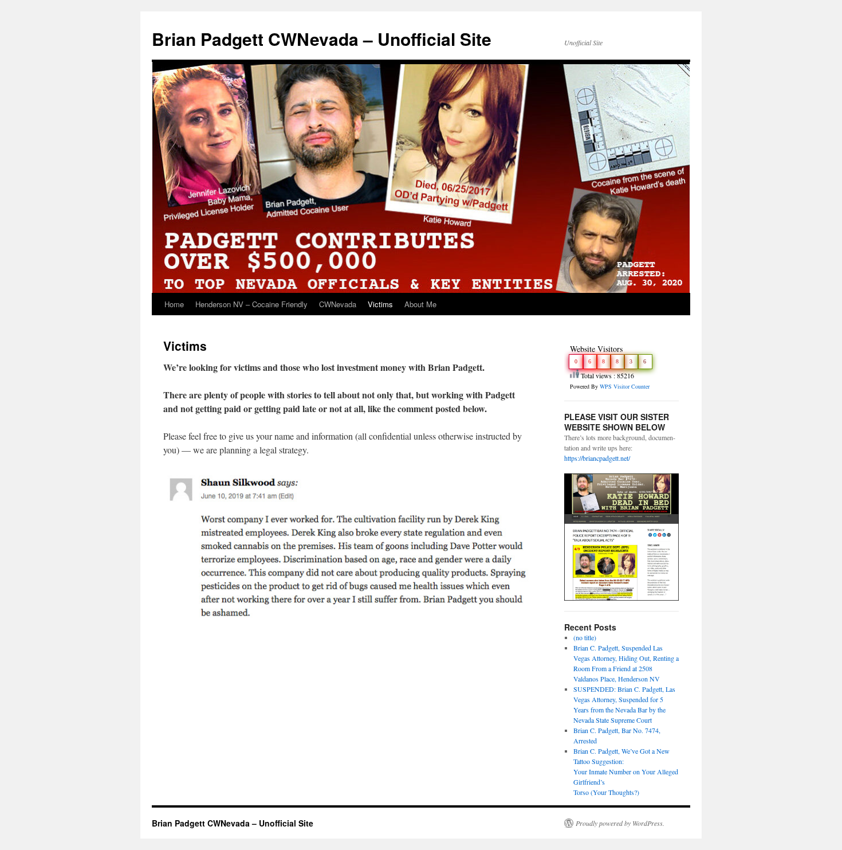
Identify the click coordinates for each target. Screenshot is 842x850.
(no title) (584, 637)
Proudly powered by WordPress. (620, 823)
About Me (420, 304)
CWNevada (337, 304)
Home (174, 304)
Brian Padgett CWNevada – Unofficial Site (321, 38)
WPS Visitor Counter (625, 386)
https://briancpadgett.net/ (597, 458)
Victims (380, 304)
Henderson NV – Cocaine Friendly (251, 304)
